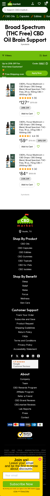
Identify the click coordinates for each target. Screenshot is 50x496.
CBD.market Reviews (25, 404)
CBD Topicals (25, 260)
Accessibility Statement (25, 349)
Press (25, 413)
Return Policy (25, 332)
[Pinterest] (22, 356)
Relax (25, 290)
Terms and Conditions (25, 340)
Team (25, 383)
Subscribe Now (21, 484)
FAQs (25, 336)
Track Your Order (25, 315)
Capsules (24, 16)
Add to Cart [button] (27, 113)
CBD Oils (10, 16)
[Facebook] (11, 356)
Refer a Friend (25, 396)
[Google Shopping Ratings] (25, 364)
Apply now (37, 73)
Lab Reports (25, 409)
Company (25, 379)
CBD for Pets (25, 265)
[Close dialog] (40, 459)
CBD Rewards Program (25, 387)
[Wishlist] (38, 3)
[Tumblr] (38, 356)
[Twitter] (17, 356)
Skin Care (25, 302)
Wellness (25, 298)
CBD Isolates (25, 269)
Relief (25, 285)
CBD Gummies (25, 256)
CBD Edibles (25, 252)
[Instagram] (27, 356)
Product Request (25, 323)
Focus (25, 294)
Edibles (37, 16)
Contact (25, 417)
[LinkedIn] (33, 356)
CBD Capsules (25, 248)
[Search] (5, 10)
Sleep (25, 281)
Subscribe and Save (25, 319)
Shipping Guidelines (25, 327)
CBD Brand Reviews (25, 400)
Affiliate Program (25, 392)
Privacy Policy (25, 344)
